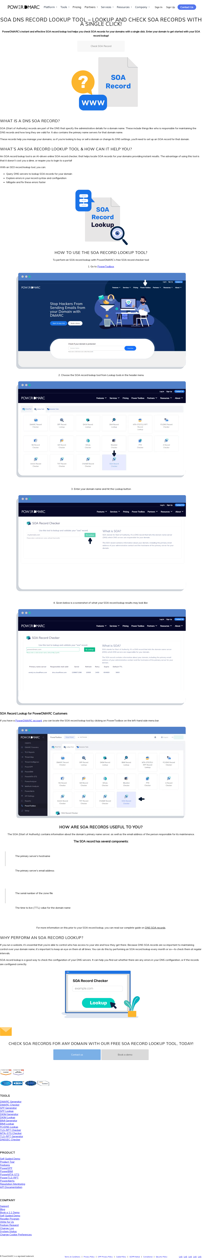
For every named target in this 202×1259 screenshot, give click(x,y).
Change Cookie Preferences (16, 1234)
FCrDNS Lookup (9, 1126)
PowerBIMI (6, 1171)
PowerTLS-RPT (9, 1177)
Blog (2, 1209)
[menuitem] (72, 1257)
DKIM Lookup (7, 1117)
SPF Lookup (7, 1111)
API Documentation (11, 1187)
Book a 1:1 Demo (10, 1212)
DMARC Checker (9, 1104)
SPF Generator (8, 1107)
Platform (49, 7)
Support (4, 1206)
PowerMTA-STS (9, 1174)
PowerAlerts (7, 1180)
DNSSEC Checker (10, 1139)
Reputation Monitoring (12, 1183)
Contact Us (186, 7)
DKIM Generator (9, 1114)
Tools (63, 7)
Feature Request (9, 1225)
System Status (8, 1231)
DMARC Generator (10, 1101)
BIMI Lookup (7, 1123)
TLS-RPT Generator (11, 1136)
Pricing (77, 7)
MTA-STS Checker (11, 1133)
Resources (123, 7)
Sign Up (170, 7)
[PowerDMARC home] (23, 7)
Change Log (7, 1228)
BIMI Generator (8, 1120)
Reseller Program (9, 1218)
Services (106, 7)
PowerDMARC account (28, 720)
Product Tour (7, 1161)
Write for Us (7, 1221)
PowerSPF (6, 1168)
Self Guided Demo (10, 1158)
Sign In (158, 7)
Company (141, 7)
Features (5, 1165)
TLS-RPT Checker (10, 1130)
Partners (90, 7)
